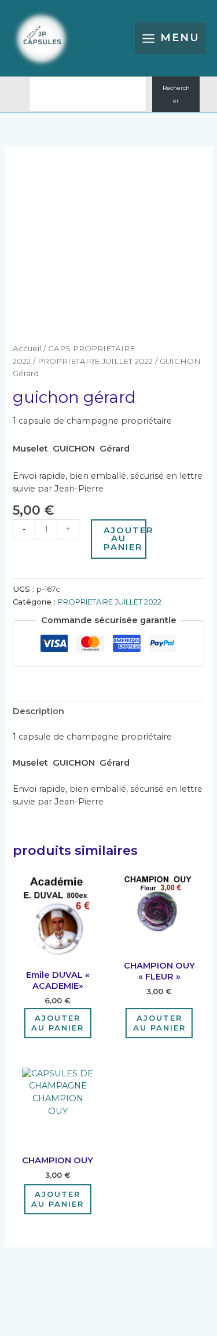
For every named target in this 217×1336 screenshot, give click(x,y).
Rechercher (176, 94)
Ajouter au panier (125, 538)
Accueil (27, 348)
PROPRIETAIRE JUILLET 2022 (95, 361)
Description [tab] (38, 711)
